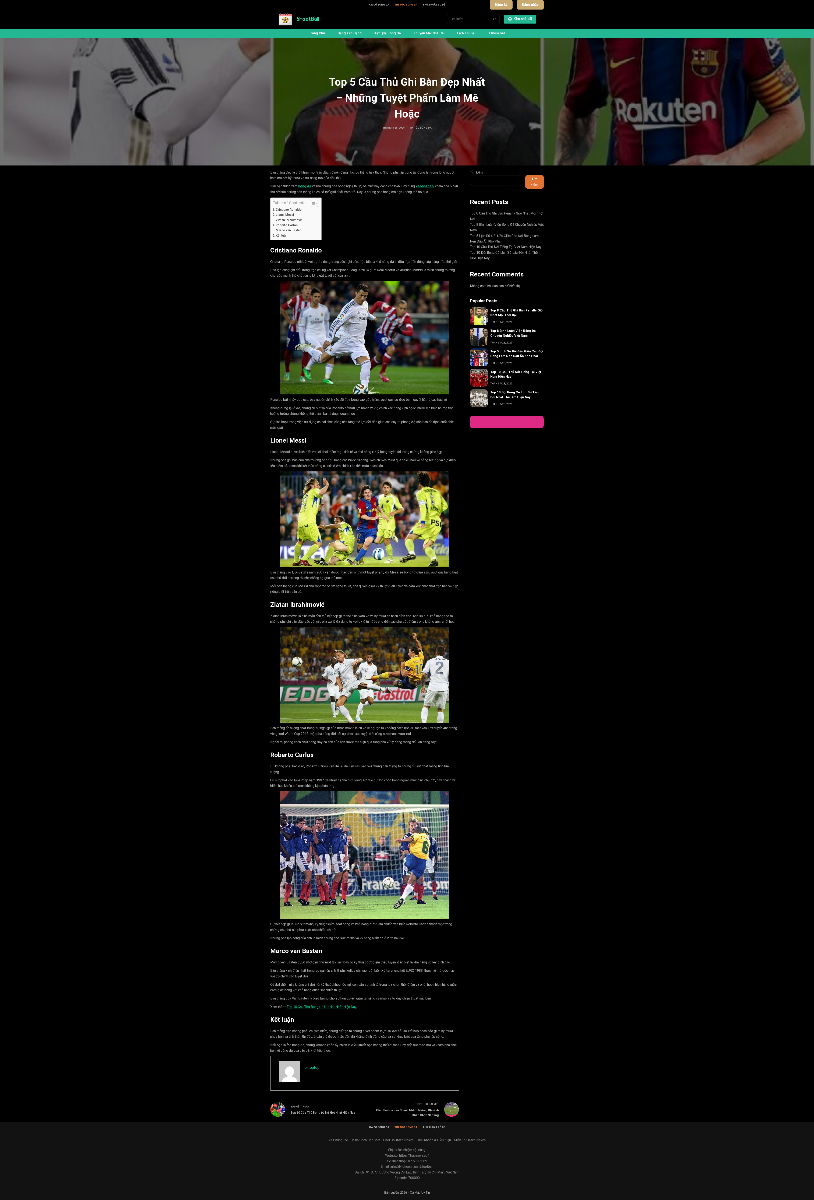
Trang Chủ (317, 33)
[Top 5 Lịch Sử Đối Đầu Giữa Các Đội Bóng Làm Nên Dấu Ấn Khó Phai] (479, 357)
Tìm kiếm (476, 172)
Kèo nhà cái (523, 19)
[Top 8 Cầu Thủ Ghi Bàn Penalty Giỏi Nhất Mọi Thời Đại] (479, 316)
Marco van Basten (288, 230)
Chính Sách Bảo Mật (365, 1140)
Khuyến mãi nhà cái (429, 33)
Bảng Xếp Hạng (350, 33)
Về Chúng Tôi (338, 1140)
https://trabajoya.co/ (414, 1156)
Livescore (497, 33)
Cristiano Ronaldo (289, 210)
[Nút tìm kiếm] (494, 19)
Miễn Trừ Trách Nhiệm (470, 1140)
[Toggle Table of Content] (312, 203)
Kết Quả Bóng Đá (387, 33)
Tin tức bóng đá (405, 4)
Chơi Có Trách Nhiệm (398, 1140)
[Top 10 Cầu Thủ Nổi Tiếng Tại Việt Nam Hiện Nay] (479, 378)
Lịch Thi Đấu (467, 33)
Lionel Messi (285, 215)
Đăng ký (501, 5)
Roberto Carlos (287, 225)
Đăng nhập (530, 5)
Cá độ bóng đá (379, 4)
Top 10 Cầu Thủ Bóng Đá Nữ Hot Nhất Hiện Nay (322, 1007)
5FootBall (307, 19)
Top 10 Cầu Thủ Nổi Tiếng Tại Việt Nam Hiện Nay (506, 247)
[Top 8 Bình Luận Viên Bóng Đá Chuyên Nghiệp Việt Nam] (479, 337)
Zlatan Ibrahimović (289, 220)
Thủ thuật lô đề (434, 4)
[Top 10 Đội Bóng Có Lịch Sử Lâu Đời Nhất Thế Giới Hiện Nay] (479, 398)
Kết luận (281, 235)
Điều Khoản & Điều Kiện (434, 1140)
